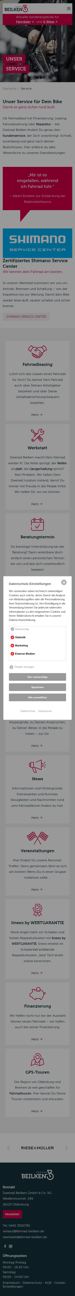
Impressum (45, 711)
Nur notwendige (38, 676)
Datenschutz (27, 711)
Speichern (37, 687)
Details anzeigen (24, 666)
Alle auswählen (37, 697)
